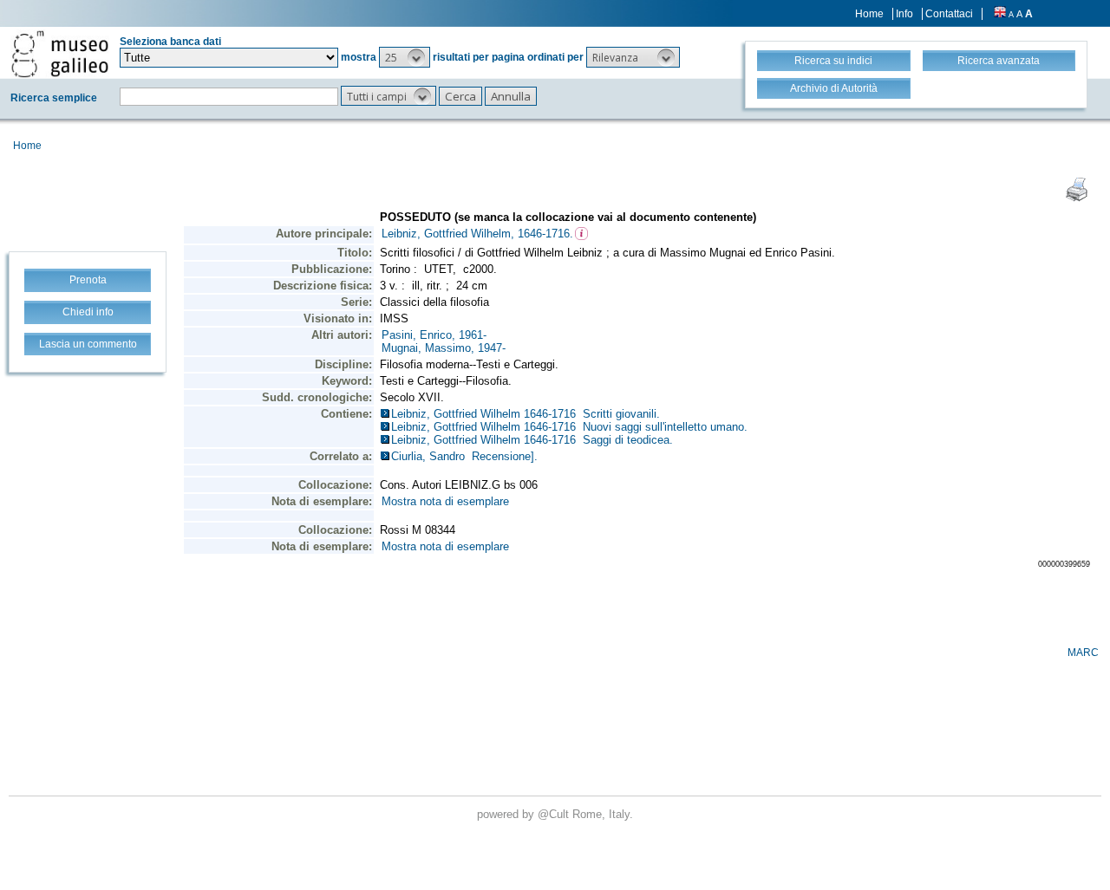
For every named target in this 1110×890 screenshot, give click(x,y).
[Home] (59, 53)
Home (869, 14)
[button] (404, 57)
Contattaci (949, 14)
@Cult (555, 814)
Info (904, 14)
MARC (1083, 652)
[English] (1000, 14)
